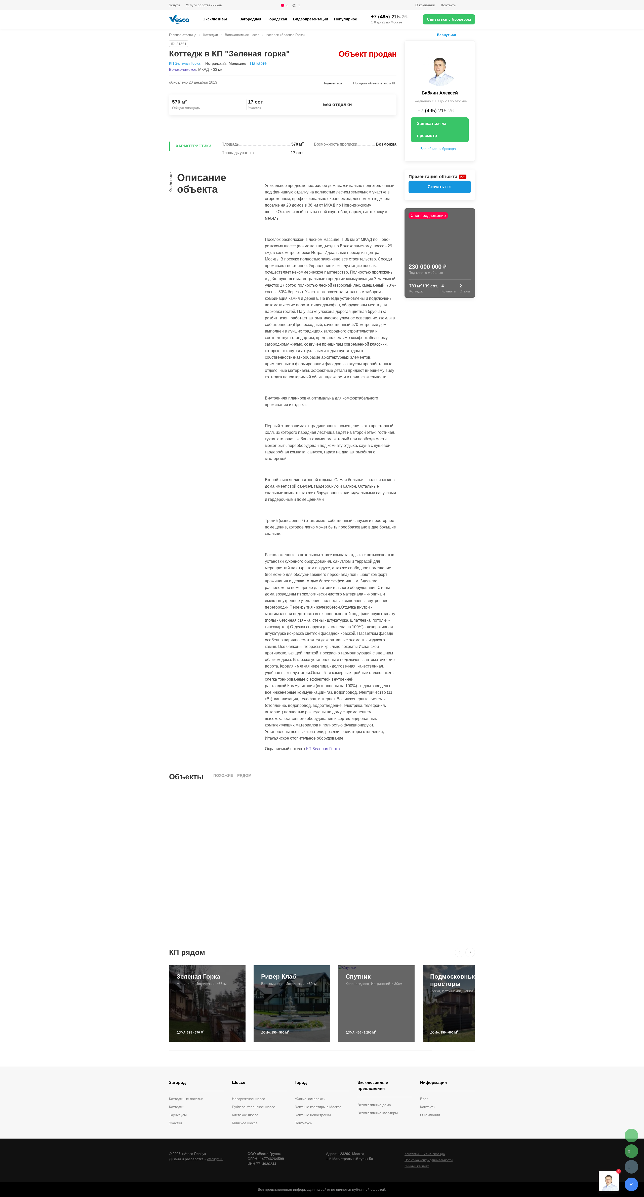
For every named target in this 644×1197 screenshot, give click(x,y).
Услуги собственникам (204, 5)
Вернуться (446, 35)
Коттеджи (210, 35)
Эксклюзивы (215, 19)
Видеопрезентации (310, 19)
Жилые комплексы (310, 1099)
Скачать (440, 187)
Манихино (237, 63)
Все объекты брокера (438, 149)
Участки (175, 1123)
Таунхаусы (178, 1115)
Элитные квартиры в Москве (318, 1107)
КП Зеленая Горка (184, 63)
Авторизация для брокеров (468, 5)
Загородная (250, 19)
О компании (425, 5)
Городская (277, 19)
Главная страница (182, 35)
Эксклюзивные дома (374, 1105)
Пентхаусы (303, 1123)
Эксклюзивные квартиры (377, 1113)
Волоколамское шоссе (242, 35)
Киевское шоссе (245, 1115)
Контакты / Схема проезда (425, 1154)
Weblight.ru (215, 1159)
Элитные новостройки (313, 1115)
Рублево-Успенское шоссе (253, 1107)
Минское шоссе (245, 1123)
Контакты (448, 5)
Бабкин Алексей (440, 92)
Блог (424, 1099)
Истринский (215, 63)
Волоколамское (182, 69)
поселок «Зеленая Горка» (285, 35)
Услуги (174, 5)
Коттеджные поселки (186, 1099)
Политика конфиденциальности (429, 1160)
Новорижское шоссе (248, 1099)
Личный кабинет (417, 1166)
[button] (459, 952)
